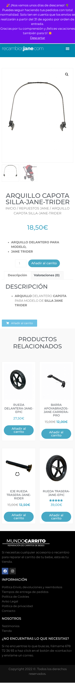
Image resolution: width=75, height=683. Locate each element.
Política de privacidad (17, 606)
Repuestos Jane (34, 208)
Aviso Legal (10, 601)
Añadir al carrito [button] (19, 430)
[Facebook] (5, 571)
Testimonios (10, 626)
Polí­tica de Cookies (15, 596)
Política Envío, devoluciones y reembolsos (32, 587)
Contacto (8, 611)
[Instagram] (12, 571)
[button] (67, 49)
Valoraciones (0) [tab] (47, 275)
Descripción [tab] (17, 275)
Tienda (7, 631)
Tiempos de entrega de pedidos (25, 592)
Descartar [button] (37, 38)
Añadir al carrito (44, 263)
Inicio (10, 208)
